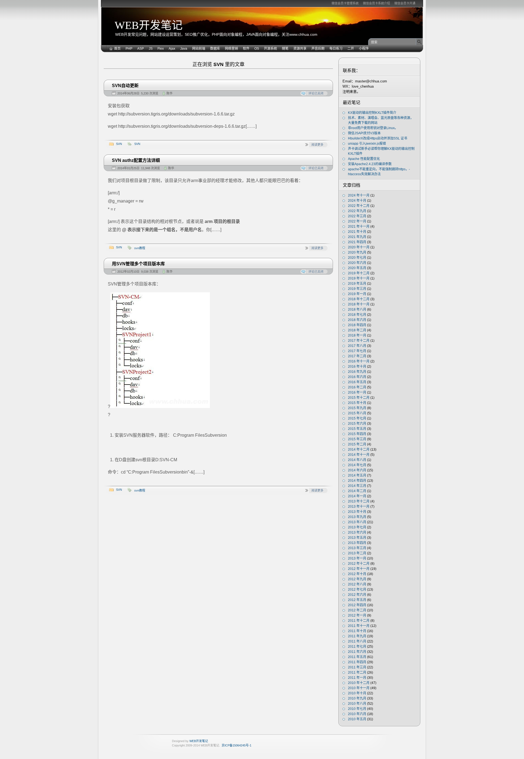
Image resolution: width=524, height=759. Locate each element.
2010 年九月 (357, 698)
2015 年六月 (357, 423)
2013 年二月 (357, 553)
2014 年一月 (357, 496)
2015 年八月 (357, 413)
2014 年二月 (357, 491)
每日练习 (336, 48)
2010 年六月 (357, 714)
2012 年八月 (357, 584)
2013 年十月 (357, 512)
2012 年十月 (357, 574)
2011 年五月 (357, 657)
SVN (119, 143)
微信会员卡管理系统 (345, 3)
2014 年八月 (357, 460)
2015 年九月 (357, 408)
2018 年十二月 (359, 299)
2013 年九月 (357, 517)
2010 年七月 (357, 709)
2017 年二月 (357, 356)
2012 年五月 (357, 600)
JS (151, 48)
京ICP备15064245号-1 (236, 745)
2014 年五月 (357, 475)
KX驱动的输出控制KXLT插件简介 (372, 113)
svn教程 (139, 248)
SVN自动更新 (125, 85)
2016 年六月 (357, 377)
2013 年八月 (357, 522)
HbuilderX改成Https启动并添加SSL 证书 (377, 138)
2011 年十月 (357, 631)
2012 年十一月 (359, 569)
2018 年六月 (357, 320)
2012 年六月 (357, 595)
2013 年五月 (357, 538)
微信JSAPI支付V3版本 (364, 133)
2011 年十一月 (359, 626)
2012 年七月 (357, 589)
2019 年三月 (357, 289)
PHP (129, 48)
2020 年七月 (357, 258)
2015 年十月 (357, 403)
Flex (160, 48)
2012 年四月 (357, 605)
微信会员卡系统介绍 (376, 3)
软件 (246, 48)
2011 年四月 (357, 662)
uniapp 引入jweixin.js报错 (367, 143)
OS (256, 48)
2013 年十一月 (359, 506)
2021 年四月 (357, 242)
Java (183, 48)
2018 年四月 (357, 325)
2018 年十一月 (359, 304)
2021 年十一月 (359, 226)
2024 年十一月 (359, 195)
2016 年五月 (357, 382)
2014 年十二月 (359, 449)
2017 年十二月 (359, 341)
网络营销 (231, 48)
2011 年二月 (357, 672)
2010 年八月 (357, 704)
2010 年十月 (357, 693)
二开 (350, 48)
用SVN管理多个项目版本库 (138, 263)
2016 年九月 (357, 372)
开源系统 (270, 48)
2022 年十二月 (359, 206)
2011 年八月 (357, 641)
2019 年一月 (357, 294)
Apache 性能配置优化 (364, 159)
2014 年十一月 (359, 455)
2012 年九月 (357, 579)
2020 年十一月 (359, 247)
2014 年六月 (357, 470)
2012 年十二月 (359, 563)
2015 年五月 (357, 429)
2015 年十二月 (359, 398)
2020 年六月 (357, 263)
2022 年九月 (357, 211)
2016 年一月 (357, 392)
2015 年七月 (357, 418)
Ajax (172, 48)
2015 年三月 (357, 439)
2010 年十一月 (359, 688)
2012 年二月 (357, 610)
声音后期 (317, 48)
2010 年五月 (357, 719)
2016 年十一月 (359, 361)
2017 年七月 (357, 351)
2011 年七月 (357, 646)
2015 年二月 (357, 444)
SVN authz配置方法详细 (136, 160)
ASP (140, 48)
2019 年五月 (357, 283)
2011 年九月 (357, 636)
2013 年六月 (357, 532)
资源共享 (299, 48)
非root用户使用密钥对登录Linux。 (373, 128)
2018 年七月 (357, 315)
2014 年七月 (357, 465)
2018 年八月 (357, 309)
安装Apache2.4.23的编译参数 (370, 164)
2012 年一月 (357, 615)
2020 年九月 (357, 252)
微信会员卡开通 (404, 3)
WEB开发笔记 (149, 25)
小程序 (364, 48)
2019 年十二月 (359, 273)
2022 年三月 (357, 216)
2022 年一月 (357, 221)
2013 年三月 (357, 548)
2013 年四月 (357, 543)
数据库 (215, 48)
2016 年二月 (357, 387)
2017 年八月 (357, 346)
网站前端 (198, 48)
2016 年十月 (357, 366)
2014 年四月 (357, 481)
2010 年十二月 (359, 683)
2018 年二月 (357, 330)
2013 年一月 (357, 558)
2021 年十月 (357, 232)
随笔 (285, 48)
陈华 (169, 93)
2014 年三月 (357, 486)
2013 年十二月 (359, 501)
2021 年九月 (357, 237)
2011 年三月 (357, 667)
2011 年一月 (357, 678)
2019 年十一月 (359, 278)
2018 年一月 (357, 335)
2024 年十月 (357, 201)
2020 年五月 (357, 268)
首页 (117, 48)
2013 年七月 (357, 527)
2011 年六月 (357, 652)
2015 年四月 (357, 434)
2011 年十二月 (359, 621)
